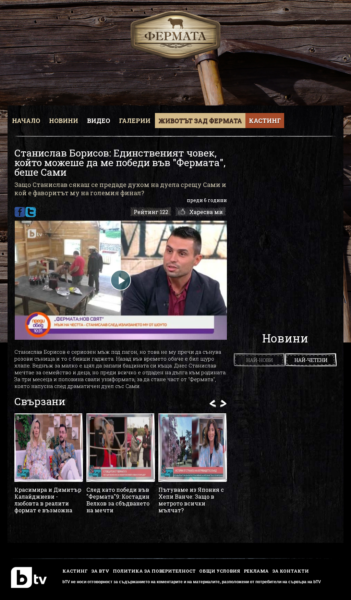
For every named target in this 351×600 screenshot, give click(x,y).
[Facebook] (19, 212)
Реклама (256, 571)
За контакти (290, 571)
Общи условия (219, 571)
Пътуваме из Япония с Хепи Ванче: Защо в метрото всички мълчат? (191, 500)
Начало (26, 120)
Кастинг (265, 120)
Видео (98, 120)
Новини (63, 120)
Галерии (134, 120)
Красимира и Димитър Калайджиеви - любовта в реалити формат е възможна (47, 500)
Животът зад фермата (200, 120)
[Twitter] (30, 212)
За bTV (100, 571)
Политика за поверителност (154, 571)
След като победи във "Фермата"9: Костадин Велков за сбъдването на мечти (117, 500)
